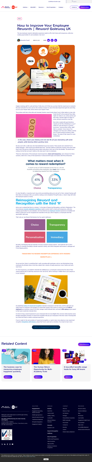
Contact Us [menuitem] (65, 425)
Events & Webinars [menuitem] (82, 411)
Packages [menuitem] (65, 415)
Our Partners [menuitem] (65, 413)
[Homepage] (9, 7)
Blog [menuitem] (79, 413)
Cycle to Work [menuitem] (50, 413)
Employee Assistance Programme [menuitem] (52, 446)
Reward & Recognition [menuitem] (52, 431)
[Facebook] (7, 444)
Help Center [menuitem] (80, 425)
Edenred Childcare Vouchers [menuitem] (51, 421)
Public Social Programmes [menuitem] (53, 439)
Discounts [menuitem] (49, 425)
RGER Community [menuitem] (66, 420)
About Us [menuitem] (65, 408)
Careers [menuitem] (64, 429)
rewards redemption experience (32, 209)
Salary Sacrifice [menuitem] (50, 443)
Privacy (25, 456)
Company (61, 7)
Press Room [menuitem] (65, 422)
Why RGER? (33, 7)
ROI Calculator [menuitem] (81, 422)
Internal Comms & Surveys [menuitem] (38, 417)
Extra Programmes (51, 7)
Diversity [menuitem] (65, 427)
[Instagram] (10, 444)
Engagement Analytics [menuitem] (37, 424)
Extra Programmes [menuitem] (51, 436)
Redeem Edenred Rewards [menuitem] (84, 429)
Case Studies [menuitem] (81, 418)
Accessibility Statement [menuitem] (83, 427)
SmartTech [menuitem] (49, 411)
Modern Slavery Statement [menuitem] (69, 431)
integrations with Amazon (29, 322)
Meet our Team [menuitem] (66, 411)
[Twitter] (2, 444)
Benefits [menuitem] (49, 408)
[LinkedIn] (4, 444)
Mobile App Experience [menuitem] (37, 415)
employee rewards (55, 211)
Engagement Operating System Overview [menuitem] (37, 411)
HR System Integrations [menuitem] (37, 422)
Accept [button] (46, 459)
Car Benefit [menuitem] (49, 418)
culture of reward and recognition (33, 305)
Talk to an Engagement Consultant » (46, 327)
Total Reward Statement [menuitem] (37, 419)
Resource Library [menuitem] (82, 408)
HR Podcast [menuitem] (80, 415)
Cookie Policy (32, 456)
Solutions (25, 7)
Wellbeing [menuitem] (49, 433)
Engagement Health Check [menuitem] (84, 420)
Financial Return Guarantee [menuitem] (69, 418)
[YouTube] (12, 444)
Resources (41, 7)
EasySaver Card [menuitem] (50, 427)
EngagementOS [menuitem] (36, 408)
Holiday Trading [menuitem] (50, 415)
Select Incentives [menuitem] (51, 441)
